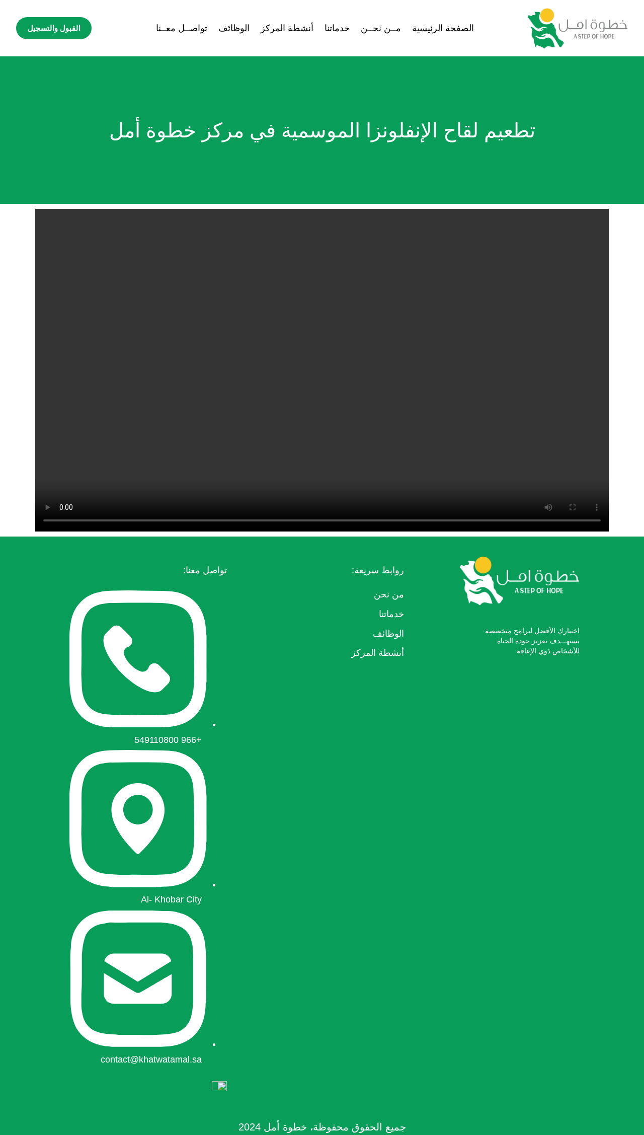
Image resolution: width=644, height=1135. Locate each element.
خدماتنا (337, 28)
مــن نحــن (381, 28)
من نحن (389, 594)
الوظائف (234, 28)
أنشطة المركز (287, 28)
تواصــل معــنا (181, 28)
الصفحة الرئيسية (443, 28)
